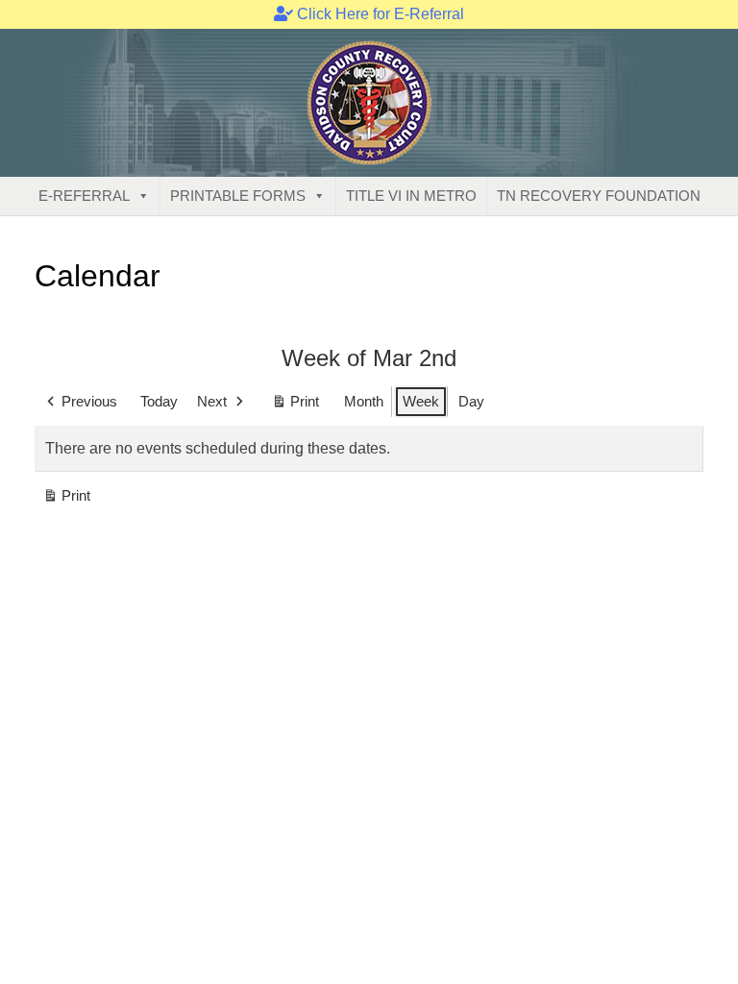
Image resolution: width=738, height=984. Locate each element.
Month (363, 401)
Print (295, 405)
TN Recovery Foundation (599, 195)
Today (159, 401)
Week (421, 401)
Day (471, 401)
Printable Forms (238, 195)
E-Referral (84, 195)
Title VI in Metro (411, 195)
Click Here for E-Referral (378, 14)
